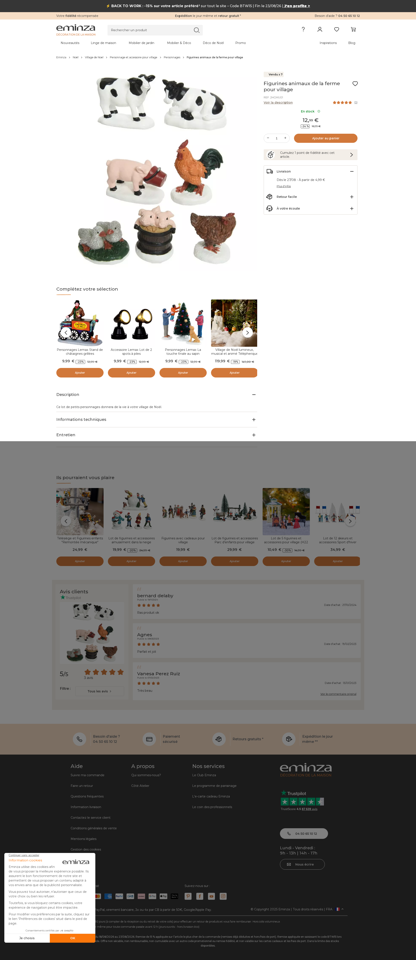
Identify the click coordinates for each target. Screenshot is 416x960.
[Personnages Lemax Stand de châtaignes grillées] (80, 323)
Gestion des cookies (86, 849)
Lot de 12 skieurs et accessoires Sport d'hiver (337, 540)
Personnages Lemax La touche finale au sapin (183, 352)
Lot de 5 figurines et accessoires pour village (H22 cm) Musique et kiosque (286, 542)
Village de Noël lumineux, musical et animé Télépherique (234, 352)
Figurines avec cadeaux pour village (183, 540)
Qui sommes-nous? (146, 775)
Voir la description (278, 102)
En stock (308, 111)
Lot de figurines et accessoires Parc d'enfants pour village (234, 540)
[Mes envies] (337, 30)
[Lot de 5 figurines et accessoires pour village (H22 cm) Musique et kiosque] (286, 511)
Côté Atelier (140, 786)
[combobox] (100, 691)
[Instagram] (223, 896)
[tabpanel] (171, 43)
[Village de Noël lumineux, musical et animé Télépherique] (234, 323)
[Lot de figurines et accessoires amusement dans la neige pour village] (131, 511)
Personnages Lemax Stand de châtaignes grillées (80, 352)
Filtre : (65, 689)
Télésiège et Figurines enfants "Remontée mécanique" (80, 540)
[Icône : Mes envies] (355, 83)
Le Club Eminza (204, 775)
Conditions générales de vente (94, 828)
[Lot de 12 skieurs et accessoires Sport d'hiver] (337, 511)
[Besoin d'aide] (303, 30)
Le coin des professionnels (212, 807)
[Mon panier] (353, 30)
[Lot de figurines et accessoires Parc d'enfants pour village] (234, 511)
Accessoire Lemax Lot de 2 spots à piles (131, 352)
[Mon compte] (320, 30)
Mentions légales (83, 839)
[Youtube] (211, 896)
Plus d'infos (284, 186)
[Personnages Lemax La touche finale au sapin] (183, 323)
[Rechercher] (197, 30)
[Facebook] (199, 896)
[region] (208, 57)
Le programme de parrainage (214, 786)
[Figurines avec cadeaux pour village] (183, 511)
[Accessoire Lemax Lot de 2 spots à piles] (131, 323)
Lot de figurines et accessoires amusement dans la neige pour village (131, 542)
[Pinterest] (188, 896)
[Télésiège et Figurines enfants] (80, 511)
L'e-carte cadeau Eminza (211, 796)
